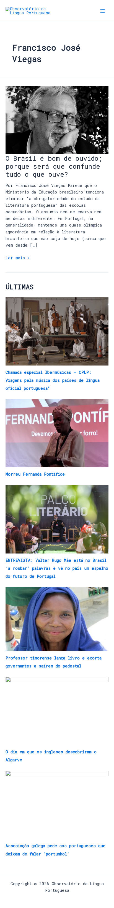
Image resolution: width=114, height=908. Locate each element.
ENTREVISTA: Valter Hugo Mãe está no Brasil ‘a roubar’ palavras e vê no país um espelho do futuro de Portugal (57, 568)
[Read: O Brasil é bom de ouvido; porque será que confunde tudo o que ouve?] (57, 119)
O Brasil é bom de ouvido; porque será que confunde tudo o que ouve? (54, 166)
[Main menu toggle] (102, 11)
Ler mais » (18, 257)
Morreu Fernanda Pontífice (35, 474)
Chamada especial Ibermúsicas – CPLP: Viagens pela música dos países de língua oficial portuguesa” (53, 380)
